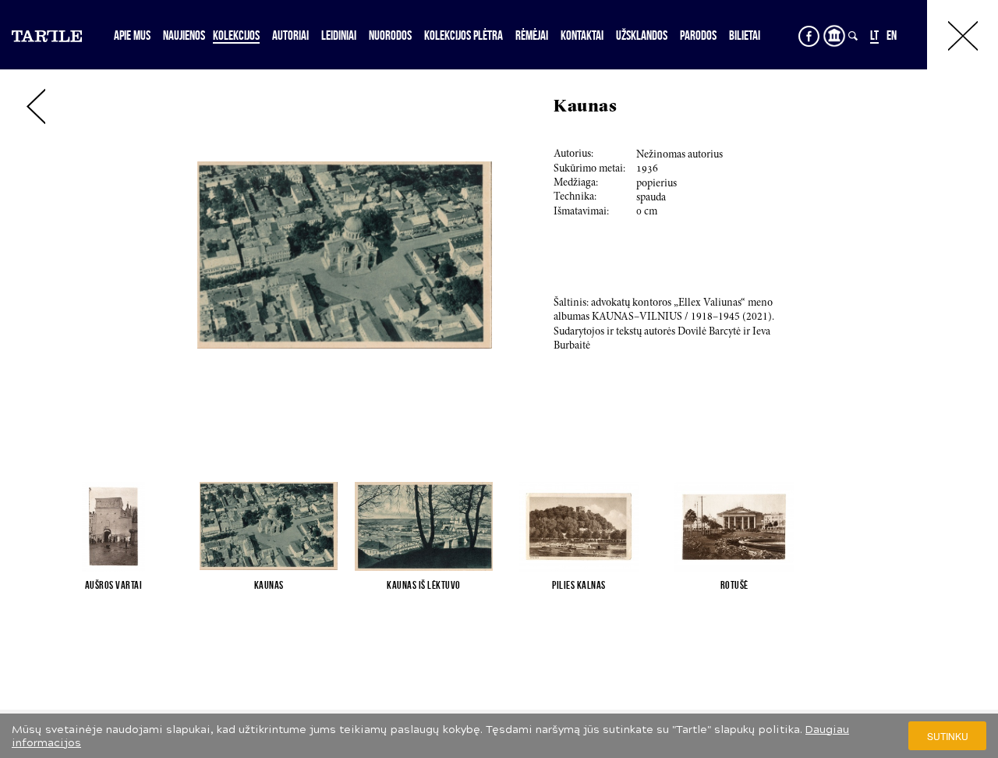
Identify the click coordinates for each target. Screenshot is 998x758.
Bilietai (744, 35)
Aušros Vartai (114, 585)
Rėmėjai (531, 35)
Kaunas (269, 585)
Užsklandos (641, 35)
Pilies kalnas (579, 585)
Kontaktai (582, 35)
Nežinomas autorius (679, 155)
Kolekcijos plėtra (463, 35)
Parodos (698, 35)
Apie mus (132, 35)
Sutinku (947, 735)
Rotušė (734, 585)
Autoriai (290, 35)
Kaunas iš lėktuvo (424, 585)
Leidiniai (338, 35)
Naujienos (184, 35)
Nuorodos (390, 35)
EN (892, 35)
